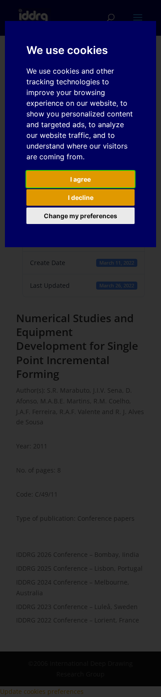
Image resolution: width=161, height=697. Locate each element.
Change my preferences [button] (80, 216)
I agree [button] (80, 179)
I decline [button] (80, 197)
